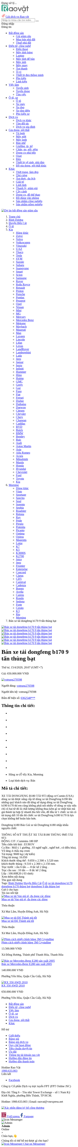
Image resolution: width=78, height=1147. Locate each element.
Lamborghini (23, 352)
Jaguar (19, 362)
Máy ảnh (21, 62)
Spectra (20, 497)
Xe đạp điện (23, 110)
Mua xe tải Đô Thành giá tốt (17, 920)
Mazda (20, 462)
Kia (11, 229)
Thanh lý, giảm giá (27, 188)
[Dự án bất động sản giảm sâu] (19, 210)
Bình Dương (16, 219)
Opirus (20, 536)
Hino (19, 375)
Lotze (19, 543)
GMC (19, 381)
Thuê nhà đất (23, 42)
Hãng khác (22, 232)
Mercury (21, 316)
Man (18, 333)
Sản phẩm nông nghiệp (29, 204)
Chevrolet (21, 472)
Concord (21, 572)
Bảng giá (14, 1038)
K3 (18, 611)
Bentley (20, 436)
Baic (18, 439)
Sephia (20, 507)
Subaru (20, 265)
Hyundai (21, 468)
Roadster (21, 510)
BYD (19, 426)
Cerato (20, 607)
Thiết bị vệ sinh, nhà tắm (30, 162)
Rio (18, 614)
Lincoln (20, 339)
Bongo (20, 588)
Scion (19, 274)
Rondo (20, 598)
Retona (20, 514)
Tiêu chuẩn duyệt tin (20, 1048)
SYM (19, 258)
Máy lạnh (21, 139)
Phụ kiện (21, 78)
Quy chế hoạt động (20, 1045)
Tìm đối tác (22, 123)
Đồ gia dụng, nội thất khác (31, 165)
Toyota (20, 478)
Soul (18, 501)
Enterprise (22, 569)
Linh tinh (21, 184)
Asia (18, 449)
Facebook (14, 1080)
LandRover (22, 349)
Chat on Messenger (33, 1143)
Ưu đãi (13, 1051)
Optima (20, 533)
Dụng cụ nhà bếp (26, 152)
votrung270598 (25, 685)
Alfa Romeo (23, 452)
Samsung (21, 278)
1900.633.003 (9, 1070)
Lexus (19, 345)
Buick (19, 430)
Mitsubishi (22, 459)
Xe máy (20, 104)
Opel (19, 303)
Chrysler (21, 413)
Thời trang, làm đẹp (27, 172)
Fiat (18, 394)
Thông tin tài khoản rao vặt (24, 1054)
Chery (19, 417)
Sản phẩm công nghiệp (29, 201)
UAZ (19, 248)
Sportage (21, 494)
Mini (18, 310)
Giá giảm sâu (23, 36)
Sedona (20, 601)
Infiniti (20, 368)
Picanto (20, 530)
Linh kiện (21, 81)
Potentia (20, 527)
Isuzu (19, 365)
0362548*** (28, 697)
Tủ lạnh (20, 133)
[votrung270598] (11, 679)
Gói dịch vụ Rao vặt (17, 16)
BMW (19, 433)
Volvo (19, 239)
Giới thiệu (14, 1035)
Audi (19, 442)
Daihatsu (21, 404)
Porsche (20, 294)
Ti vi (18, 71)
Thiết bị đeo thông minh (30, 75)
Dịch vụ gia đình (25, 126)
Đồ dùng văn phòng (27, 197)
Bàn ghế (21, 142)
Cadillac (20, 423)
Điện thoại (22, 49)
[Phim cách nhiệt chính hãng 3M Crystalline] (27, 939)
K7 (18, 546)
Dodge (20, 400)
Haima (20, 378)
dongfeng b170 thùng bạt (15, 886)
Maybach (21, 326)
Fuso (19, 391)
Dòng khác (22, 488)
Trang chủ (14, 216)
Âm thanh (21, 68)
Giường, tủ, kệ (24, 146)
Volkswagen (23, 242)
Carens (20, 594)
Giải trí (20, 181)
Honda (20, 465)
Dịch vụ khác (23, 120)
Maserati (21, 329)
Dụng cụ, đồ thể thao (28, 194)
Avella (19, 591)
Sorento (20, 504)
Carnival (21, 582)
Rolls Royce (23, 284)
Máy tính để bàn (25, 58)
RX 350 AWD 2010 (13, 985)
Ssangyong (22, 268)
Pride (19, 520)
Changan (21, 420)
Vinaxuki (21, 245)
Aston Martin (23, 446)
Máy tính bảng (24, 52)
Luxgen (20, 336)
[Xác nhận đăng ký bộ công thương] (22, 1107)
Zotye (19, 236)
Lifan (19, 342)
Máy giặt (21, 136)
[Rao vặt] (15, 11)
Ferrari (20, 397)
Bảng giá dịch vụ (18, 1042)
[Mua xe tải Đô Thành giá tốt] (19, 917)
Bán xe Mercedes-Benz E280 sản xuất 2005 (26, 964)
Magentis (21, 540)
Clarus (19, 575)
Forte (19, 604)
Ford (18, 475)
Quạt (19, 155)
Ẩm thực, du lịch (25, 178)
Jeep (18, 358)
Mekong (21, 323)
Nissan (20, 307)
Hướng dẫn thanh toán (21, 1061)
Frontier (20, 565)
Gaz (18, 388)
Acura (19, 455)
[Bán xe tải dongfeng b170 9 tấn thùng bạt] (26, 626)
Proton (20, 290)
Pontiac (20, 297)
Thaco (19, 252)
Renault (20, 287)
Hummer (21, 371)
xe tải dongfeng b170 (60, 883)
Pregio (19, 523)
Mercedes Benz (25, 320)
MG (18, 313)
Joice (19, 559)
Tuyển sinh (22, 87)
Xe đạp (20, 107)
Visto (19, 491)
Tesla (19, 255)
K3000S (21, 552)
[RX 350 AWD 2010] (14, 982)
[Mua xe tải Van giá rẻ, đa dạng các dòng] (25, 896)
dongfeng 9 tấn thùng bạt (45, 886)
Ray (18, 517)
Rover (19, 281)
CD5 (19, 578)
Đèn (18, 159)
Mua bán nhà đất (25, 39)
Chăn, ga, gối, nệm (27, 149)
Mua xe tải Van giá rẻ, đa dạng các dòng (24, 899)
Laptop (20, 55)
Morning (14, 485)
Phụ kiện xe (23, 113)
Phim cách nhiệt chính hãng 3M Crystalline (26, 942)
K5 (18, 549)
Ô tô (18, 100)
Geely (19, 384)
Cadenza (21, 585)
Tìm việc (21, 94)
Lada (19, 355)
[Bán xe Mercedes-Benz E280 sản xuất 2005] (28, 960)
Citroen (20, 410)
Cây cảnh (21, 191)
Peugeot (20, 300)
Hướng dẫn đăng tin (20, 1058)
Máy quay (22, 65)
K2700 (20, 556)
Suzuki (20, 261)
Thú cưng (21, 175)
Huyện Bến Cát (18, 223)
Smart (19, 271)
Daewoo (21, 407)
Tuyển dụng (23, 91)
